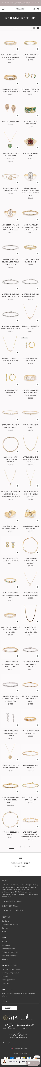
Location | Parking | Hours (11, 969)
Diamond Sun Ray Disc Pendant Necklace (10, 767)
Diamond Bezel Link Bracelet (11, 833)
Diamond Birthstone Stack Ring (30, 56)
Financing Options (8, 949)
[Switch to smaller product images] (38, 28)
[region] (20, 862)
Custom (5, 976)
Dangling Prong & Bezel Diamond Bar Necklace (30, 494)
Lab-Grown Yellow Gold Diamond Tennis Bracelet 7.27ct (30, 227)
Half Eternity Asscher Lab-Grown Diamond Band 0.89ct (10, 57)
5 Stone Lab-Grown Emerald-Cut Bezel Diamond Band (30, 392)
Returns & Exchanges (9, 956)
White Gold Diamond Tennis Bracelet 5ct (10, 295)
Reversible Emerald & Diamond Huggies (30, 90)
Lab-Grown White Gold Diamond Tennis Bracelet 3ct (10, 262)
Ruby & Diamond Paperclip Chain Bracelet (30, 560)
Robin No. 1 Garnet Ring (30, 155)
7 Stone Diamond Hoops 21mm (10, 391)
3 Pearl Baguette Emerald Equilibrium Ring (10, 595)
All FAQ (4, 942)
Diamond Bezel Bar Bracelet (30, 767)
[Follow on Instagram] (9, 1042)
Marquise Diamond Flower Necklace (30, 594)
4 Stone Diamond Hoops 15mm (30, 359)
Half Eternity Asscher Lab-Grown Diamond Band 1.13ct (10, 629)
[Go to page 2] (29, 846)
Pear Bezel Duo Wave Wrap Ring (30, 527)
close (37, 1057)
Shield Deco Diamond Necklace (30, 327)
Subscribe (9, 1008)
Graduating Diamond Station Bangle (10, 426)
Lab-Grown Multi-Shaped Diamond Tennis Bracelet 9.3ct (30, 834)
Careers (5, 928)
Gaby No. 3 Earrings (10, 121)
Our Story (5, 921)
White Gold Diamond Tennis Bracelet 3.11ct (30, 295)
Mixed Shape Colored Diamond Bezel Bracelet (10, 800)
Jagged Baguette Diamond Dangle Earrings (10, 733)
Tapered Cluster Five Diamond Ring (30, 261)
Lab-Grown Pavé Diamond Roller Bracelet (10, 459)
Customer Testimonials (10, 924)
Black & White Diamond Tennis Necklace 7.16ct (30, 629)
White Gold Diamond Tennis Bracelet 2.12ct (10, 327)
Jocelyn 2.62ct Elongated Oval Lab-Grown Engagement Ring (30, 191)
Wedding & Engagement (10, 973)
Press (4, 931)
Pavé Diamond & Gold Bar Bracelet (30, 799)
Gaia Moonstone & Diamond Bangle (10, 189)
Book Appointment (8, 980)
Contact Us (6, 945)
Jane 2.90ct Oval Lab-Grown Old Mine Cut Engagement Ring (10, 227)
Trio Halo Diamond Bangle (30, 426)
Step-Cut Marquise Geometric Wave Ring (10, 527)
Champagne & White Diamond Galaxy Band (10, 90)
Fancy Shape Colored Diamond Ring (30, 732)
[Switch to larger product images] (34, 28)
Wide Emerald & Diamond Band (30, 122)
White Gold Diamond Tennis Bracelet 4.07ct (30, 664)
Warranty (5, 959)
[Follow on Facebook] (3, 1042)
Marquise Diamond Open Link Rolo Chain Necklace (30, 459)
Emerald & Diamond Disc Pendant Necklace (11, 156)
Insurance (5, 983)
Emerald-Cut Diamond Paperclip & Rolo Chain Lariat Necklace (10, 494)
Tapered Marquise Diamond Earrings (10, 559)
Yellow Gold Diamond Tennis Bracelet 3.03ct (30, 698)
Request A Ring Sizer (9, 952)
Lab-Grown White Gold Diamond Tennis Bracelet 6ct (10, 698)
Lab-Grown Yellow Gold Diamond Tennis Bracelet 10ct (10, 664)
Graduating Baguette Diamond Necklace (11, 359)
